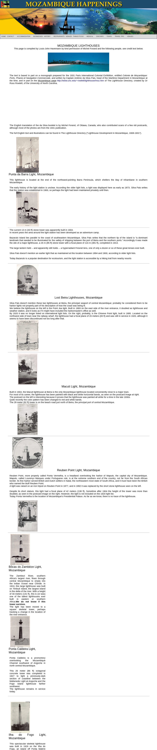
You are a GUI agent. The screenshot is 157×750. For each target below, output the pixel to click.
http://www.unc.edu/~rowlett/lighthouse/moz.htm (80, 80)
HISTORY (47, 36)
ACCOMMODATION (23, 36)
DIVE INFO (100, 36)
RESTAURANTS (59, 36)
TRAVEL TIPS (119, 36)
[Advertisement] (78, 103)
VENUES (69, 36)
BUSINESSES (38, 36)
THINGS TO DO (78, 36)
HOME (3, 36)
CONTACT (10, 36)
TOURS (109, 36)
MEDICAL (90, 36)
